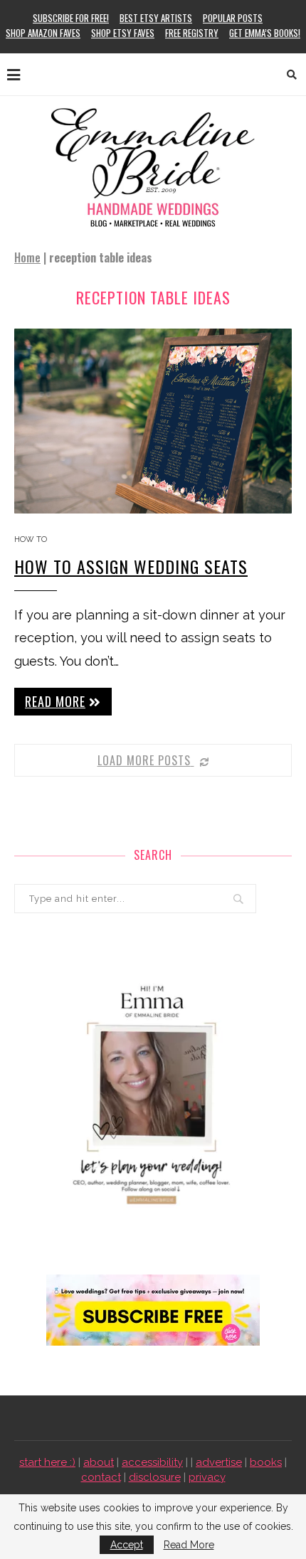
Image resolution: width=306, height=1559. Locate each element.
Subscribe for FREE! (71, 18)
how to (30, 539)
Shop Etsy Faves (122, 33)
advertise (219, 1462)
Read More (189, 1545)
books (266, 1462)
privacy (207, 1477)
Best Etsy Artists (156, 18)
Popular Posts (233, 18)
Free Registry (191, 33)
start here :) (47, 1462)
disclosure (155, 1477)
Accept (126, 1544)
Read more (55, 701)
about (98, 1462)
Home (27, 257)
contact (101, 1477)
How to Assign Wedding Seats (131, 566)
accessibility (152, 1462)
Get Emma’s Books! (264, 33)
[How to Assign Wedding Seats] (153, 421)
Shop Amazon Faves (43, 33)
